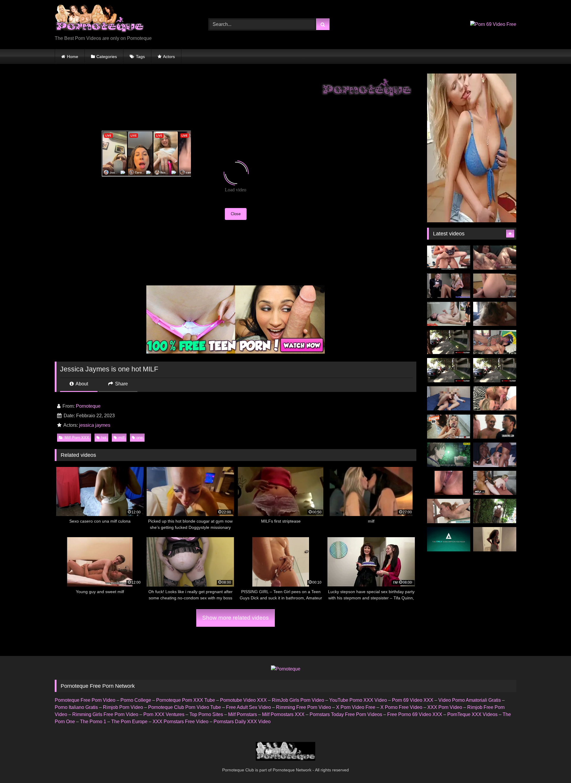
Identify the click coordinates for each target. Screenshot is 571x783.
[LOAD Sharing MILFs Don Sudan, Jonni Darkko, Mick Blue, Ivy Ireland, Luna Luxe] (448, 427)
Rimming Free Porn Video (303, 707)
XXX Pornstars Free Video (180, 721)
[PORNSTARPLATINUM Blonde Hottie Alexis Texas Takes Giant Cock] (448, 370)
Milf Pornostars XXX (283, 714)
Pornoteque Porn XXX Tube (185, 700)
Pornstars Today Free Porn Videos (346, 714)
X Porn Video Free (355, 707)
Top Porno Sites (206, 714)
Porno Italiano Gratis (76, 707)
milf (121, 437)
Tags (140, 56)
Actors (169, 56)
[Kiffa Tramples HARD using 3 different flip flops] (448, 314)
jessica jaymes (94, 425)
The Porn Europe (129, 721)
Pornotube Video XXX (243, 700)
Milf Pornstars (242, 714)
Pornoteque (88, 406)
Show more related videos (235, 618)
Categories (106, 56)
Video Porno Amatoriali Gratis (469, 700)
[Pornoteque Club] (99, 20)
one (140, 437)
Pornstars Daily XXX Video (242, 721)
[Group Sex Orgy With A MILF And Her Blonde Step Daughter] (494, 398)
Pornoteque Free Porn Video (85, 700)
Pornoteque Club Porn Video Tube (184, 707)
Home (72, 56)
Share (121, 383)
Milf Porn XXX (77, 437)
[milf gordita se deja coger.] (448, 398)
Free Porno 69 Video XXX (414, 714)
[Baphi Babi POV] (494, 539)
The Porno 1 (93, 721)
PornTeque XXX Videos (472, 714)
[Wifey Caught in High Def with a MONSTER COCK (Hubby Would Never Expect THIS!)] (494, 483)
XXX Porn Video (444, 707)
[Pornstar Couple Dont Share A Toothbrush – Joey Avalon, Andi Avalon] (448, 539)
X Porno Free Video (401, 707)
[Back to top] (552, 765)
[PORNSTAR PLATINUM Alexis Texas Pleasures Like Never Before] (448, 342)
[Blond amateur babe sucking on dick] (448, 511)
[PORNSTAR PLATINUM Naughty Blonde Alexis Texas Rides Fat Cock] (494, 370)
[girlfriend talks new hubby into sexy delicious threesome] (448, 285)
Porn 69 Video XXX (412, 700)
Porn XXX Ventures (163, 714)
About (81, 383)
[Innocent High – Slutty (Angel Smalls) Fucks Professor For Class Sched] (448, 258)
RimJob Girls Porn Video (298, 700)
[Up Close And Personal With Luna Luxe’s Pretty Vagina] (448, 483)
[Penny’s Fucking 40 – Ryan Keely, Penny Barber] (494, 427)
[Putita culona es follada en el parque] (448, 455)
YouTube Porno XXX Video (358, 700)
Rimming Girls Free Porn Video (105, 714)
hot (103, 437)
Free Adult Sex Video (248, 707)
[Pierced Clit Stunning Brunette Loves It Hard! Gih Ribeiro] (494, 342)
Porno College (135, 700)
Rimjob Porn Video (123, 707)
